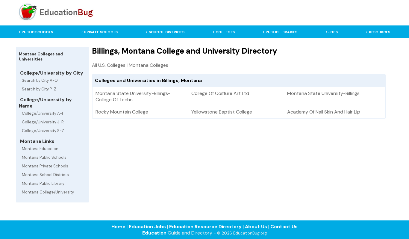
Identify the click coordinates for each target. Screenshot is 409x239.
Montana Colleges (148, 65)
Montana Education (40, 148)
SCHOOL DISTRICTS (166, 32)
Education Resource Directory (205, 226)
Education (154, 233)
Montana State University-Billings (323, 93)
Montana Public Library (43, 183)
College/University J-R (43, 122)
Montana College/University (48, 192)
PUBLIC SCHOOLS (37, 32)
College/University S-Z (43, 130)
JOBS (333, 32)
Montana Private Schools (45, 166)
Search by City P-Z (39, 89)
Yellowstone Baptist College (221, 112)
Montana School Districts (45, 174)
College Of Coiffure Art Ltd (220, 93)
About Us (256, 226)
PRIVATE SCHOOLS (101, 32)
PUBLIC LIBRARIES (281, 32)
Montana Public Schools (44, 157)
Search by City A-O (40, 80)
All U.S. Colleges (108, 65)
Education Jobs (147, 226)
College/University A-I (42, 113)
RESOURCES (379, 32)
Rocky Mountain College (122, 112)
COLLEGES (225, 32)
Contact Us (284, 226)
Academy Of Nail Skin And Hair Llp (323, 112)
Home (118, 226)
